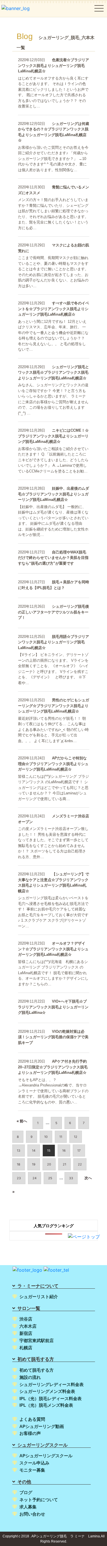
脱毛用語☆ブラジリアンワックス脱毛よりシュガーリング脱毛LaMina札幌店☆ (53, 642)
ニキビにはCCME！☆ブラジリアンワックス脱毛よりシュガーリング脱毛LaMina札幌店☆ (53, 436)
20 (49, 1164)
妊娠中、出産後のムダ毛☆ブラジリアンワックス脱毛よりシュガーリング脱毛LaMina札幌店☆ (53, 494)
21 (64, 1164)
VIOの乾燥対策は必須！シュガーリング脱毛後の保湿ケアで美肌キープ (53, 1037)
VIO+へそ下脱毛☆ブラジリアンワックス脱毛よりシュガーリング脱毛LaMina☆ (53, 1007)
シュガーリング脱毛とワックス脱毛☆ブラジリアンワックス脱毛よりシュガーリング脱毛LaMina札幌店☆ (53, 372)
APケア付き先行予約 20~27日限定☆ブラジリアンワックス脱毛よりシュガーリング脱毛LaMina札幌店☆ (53, 1067)
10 (46, 1137)
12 (75, 1137)
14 (33, 1151)
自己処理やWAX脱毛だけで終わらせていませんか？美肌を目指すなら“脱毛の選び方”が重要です (53, 557)
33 (71, 1178)
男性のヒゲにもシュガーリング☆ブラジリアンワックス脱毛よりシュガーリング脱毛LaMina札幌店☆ (53, 705)
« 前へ (22, 1121)
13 (18, 1151)
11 (60, 1137)
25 (50, 1178)
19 (33, 1164)
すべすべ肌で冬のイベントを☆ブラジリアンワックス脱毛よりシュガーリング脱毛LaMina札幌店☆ (53, 308)
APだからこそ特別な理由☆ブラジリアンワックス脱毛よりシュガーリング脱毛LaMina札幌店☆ (53, 763)
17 (78, 1151)
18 (18, 1164)
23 (19, 1178)
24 (35, 1178)
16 (64, 1151)
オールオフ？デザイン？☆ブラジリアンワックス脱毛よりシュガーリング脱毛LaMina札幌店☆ (53, 949)
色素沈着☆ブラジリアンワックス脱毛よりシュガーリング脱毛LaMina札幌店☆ (53, 65)
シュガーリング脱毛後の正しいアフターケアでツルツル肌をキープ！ (53, 612)
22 (80, 1164)
